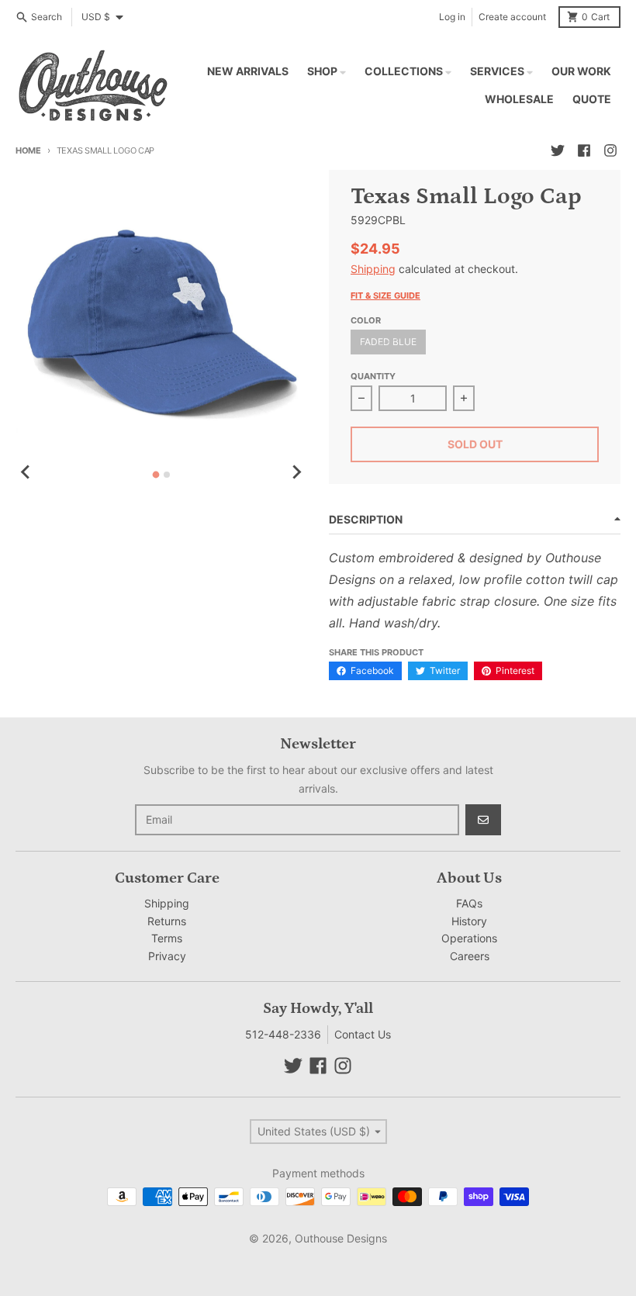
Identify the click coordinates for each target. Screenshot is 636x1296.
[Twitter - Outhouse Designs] (558, 150)
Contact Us (362, 1034)
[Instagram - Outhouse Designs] (610, 150)
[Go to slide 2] (167, 475)
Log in (452, 16)
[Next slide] (296, 472)
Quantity (373, 376)
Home (28, 150)
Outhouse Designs (341, 1238)
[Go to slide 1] (156, 474)
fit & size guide (385, 295)
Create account (512, 16)
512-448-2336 (283, 1034)
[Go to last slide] (26, 472)
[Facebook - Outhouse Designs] (584, 150)
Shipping (373, 268)
